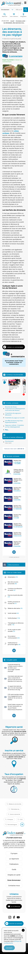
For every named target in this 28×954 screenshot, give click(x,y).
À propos (14, 853)
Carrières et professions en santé (15, 589)
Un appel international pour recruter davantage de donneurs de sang (15, 687)
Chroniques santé (20, 21)
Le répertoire (14, 859)
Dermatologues (12, 824)
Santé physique (14, 618)
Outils (14, 869)
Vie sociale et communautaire (14, 637)
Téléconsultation (13, 565)
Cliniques (10, 819)
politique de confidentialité (12, 942)
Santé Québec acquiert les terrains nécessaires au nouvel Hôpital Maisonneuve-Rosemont (15, 707)
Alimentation (13, 577)
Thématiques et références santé (16, 624)
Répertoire (4, 16)
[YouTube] (18, 917)
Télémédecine (15, 809)
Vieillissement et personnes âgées (14, 643)
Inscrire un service (15, 923)
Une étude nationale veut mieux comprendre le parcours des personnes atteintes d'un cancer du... (15, 678)
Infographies (23, 16)
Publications (14, 864)
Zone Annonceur (14, 880)
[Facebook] (14, 917)
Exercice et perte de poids (12, 39)
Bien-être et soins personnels (13, 582)
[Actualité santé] (14, 716)
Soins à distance (14, 16)
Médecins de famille (15, 804)
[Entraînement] (14, 552)
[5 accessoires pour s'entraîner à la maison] (14, 382)
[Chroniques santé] (14, 650)
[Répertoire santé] (22, 824)
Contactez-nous (14, 885)
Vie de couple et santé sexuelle (14, 630)
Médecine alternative (15, 608)
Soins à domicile (15, 814)
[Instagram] (9, 917)
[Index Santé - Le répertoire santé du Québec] (12, 3)
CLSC (21, 819)
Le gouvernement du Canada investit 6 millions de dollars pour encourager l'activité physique (15, 668)
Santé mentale (13, 613)
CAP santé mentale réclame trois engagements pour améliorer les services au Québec (16, 697)
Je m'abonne (15, 906)
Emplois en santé (14, 875)
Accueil (12, 21)
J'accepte (9, 948)
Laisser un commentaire (15, 347)
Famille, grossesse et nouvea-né (14, 602)
